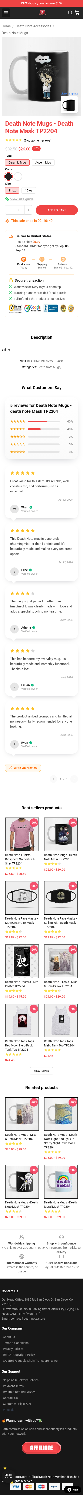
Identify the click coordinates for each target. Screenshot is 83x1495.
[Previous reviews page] (53, 779)
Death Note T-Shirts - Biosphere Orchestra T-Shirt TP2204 (20, 859)
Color (8, 169)
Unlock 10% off (8, 1476)
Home (6, 26)
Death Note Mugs (15, 33)
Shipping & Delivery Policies (21, 1380)
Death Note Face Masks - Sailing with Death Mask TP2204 (60, 923)
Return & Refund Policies (19, 1392)
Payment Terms (13, 1386)
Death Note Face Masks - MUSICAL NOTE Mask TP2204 (21, 923)
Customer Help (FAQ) (17, 1404)
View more (41, 1070)
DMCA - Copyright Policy (19, 1354)
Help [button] (75, 1489)
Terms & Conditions (16, 1343)
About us (9, 1337)
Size (8, 183)
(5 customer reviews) (38, 140)
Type (8, 155)
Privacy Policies (13, 1348)
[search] (70, 12)
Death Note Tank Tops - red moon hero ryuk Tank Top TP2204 (20, 1045)
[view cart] (77, 12)
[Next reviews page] (74, 779)
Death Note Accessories (33, 26)
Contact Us (10, 1398)
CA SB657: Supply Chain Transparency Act (31, 1360)
